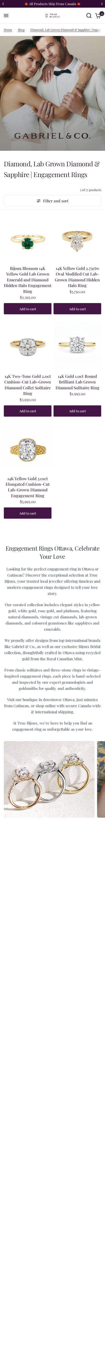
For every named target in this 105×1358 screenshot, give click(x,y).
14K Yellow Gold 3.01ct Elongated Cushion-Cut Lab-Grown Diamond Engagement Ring (28, 487)
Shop (21, 30)
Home (8, 30)
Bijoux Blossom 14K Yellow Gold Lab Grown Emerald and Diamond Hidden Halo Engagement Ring (27, 280)
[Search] (89, 15)
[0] (97, 15)
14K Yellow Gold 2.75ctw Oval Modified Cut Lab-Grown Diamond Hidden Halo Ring (77, 277)
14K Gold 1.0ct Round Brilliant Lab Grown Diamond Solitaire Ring (77, 381)
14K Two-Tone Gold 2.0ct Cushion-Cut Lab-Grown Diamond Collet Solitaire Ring (27, 384)
